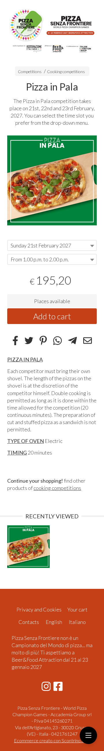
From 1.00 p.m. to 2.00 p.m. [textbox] (40, 259)
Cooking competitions (66, 71)
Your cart (77, 609)
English (54, 622)
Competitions (30, 71)
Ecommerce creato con (52, 740)
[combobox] (52, 245)
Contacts (28, 622)
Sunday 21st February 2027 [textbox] (41, 245)
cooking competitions (57, 488)
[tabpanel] (52, 180)
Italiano (77, 622)
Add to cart (52, 316)
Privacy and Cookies (39, 609)
